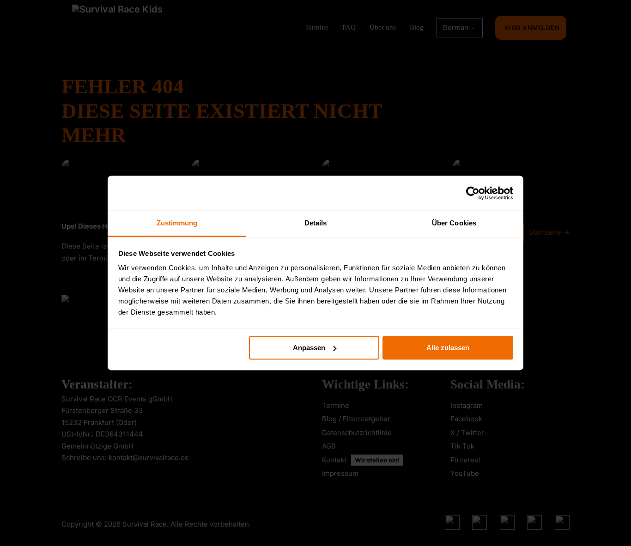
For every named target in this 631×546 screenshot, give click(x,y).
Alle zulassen (447, 348)
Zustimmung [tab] (177, 223)
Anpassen (309, 348)
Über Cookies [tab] (454, 223)
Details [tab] (315, 223)
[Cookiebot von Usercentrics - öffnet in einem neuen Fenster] (472, 193)
